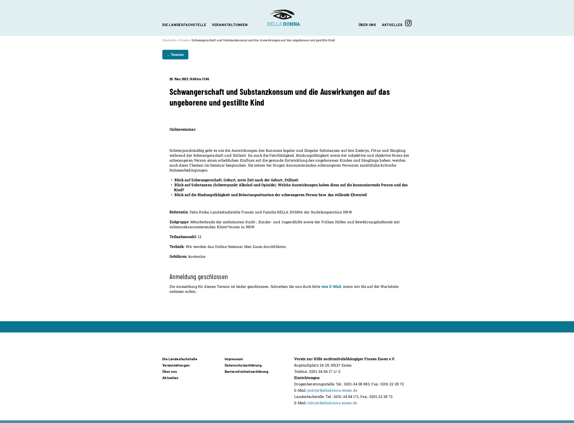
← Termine (175, 54)
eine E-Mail (331, 286)
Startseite (169, 40)
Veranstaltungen (176, 365)
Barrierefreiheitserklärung (247, 371)
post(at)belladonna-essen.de (332, 390)
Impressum (234, 359)
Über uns (169, 371)
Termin (184, 40)
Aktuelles (170, 377)
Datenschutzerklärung (243, 365)
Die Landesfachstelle (179, 359)
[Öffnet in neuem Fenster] (408, 18)
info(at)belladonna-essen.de (332, 402)
